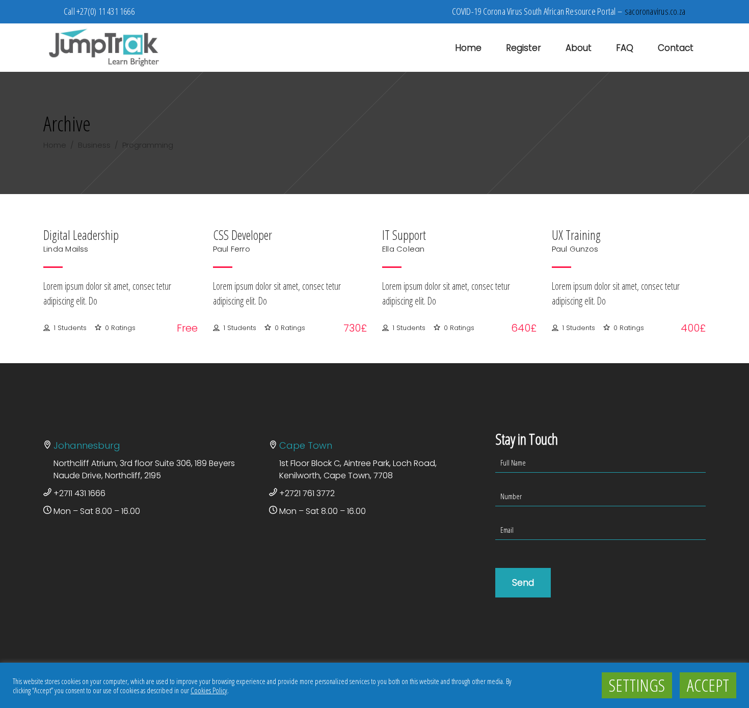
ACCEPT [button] (708, 685)
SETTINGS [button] (637, 685)
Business (94, 145)
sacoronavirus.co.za (655, 11)
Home (54, 145)
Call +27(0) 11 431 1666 (99, 11)
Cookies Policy (209, 690)
